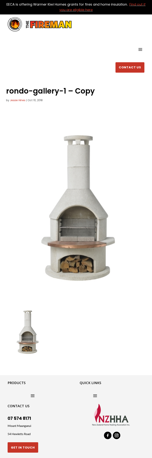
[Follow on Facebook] (107, 435)
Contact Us (130, 67)
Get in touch (23, 447)
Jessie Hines (17, 100)
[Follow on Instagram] (116, 435)
